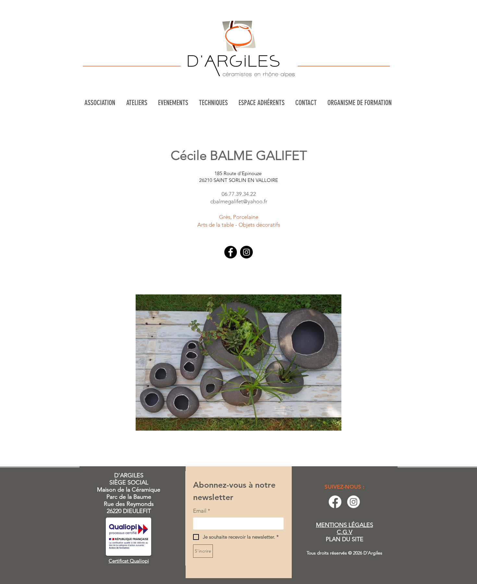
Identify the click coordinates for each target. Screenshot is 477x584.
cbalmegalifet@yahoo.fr (238, 201)
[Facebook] (230, 252)
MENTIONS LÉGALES (344, 525)
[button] (137, 102)
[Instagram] (246, 252)
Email (201, 510)
